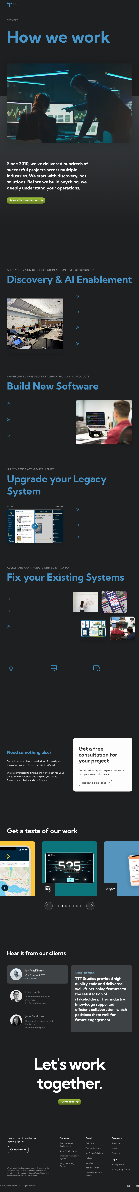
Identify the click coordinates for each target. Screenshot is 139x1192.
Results (70, 5)
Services (54, 5)
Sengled (89, 1163)
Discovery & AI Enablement (66, 1144)
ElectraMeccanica (93, 1148)
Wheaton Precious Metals (94, 1174)
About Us (116, 1143)
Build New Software (68, 1151)
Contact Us (116, 1153)
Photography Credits (121, 1169)
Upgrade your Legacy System (69, 1157)
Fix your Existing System (67, 1164)
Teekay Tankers (92, 1168)
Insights (115, 1148)
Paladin (89, 1158)
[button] (54, 5)
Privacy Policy (118, 1164)
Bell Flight (90, 1143)
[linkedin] (137, 1186)
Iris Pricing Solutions (94, 1153)
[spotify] (128, 1186)
